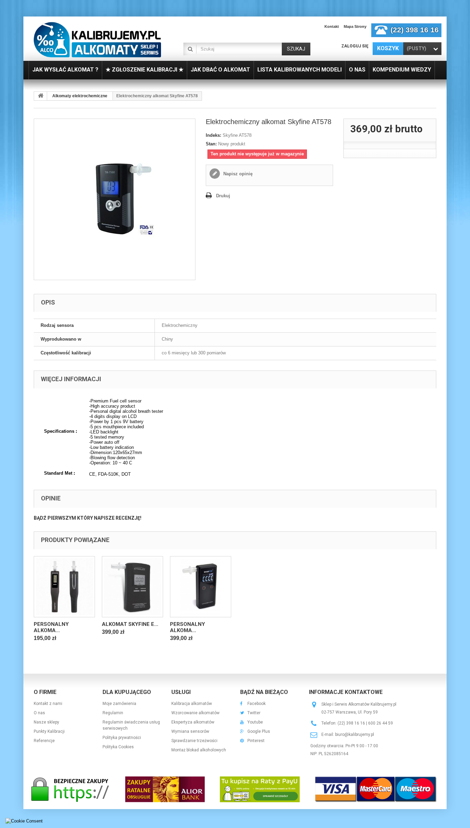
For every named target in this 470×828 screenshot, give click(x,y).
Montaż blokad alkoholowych (198, 750)
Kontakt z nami (48, 703)
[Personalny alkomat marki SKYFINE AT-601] (200, 586)
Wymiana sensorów (190, 731)
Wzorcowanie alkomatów (195, 712)
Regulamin (113, 712)
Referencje (44, 740)
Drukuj (223, 195)
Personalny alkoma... (51, 627)
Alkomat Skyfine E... (130, 624)
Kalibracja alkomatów (191, 703)
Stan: (211, 143)
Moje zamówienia (119, 703)
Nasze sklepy (46, 722)
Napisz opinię (237, 173)
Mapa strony (355, 26)
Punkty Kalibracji (49, 731)
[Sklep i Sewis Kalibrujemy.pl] (97, 39)
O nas (39, 712)
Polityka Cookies (118, 746)
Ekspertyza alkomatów (192, 722)
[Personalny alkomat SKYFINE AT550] (64, 586)
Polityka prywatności (122, 737)
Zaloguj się (354, 46)
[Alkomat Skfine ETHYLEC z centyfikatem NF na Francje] (132, 586)
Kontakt (331, 26)
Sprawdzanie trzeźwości (194, 740)
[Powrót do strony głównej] (40, 96)
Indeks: (213, 135)
